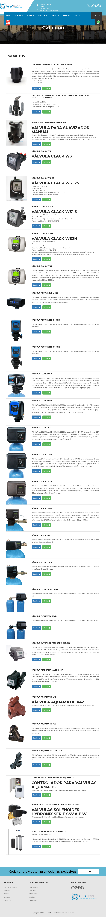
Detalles (36, 89)
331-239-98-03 (45, 8)
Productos (42, 15)
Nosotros (19, 15)
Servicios (66, 15)
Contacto (78, 15)
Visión (7, 894)
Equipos (30, 15)
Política (8, 900)
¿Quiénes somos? (11, 887)
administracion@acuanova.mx (50, 10)
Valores (7, 897)
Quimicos (55, 15)
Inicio (8, 15)
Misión (7, 890)
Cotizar (96, 15)
